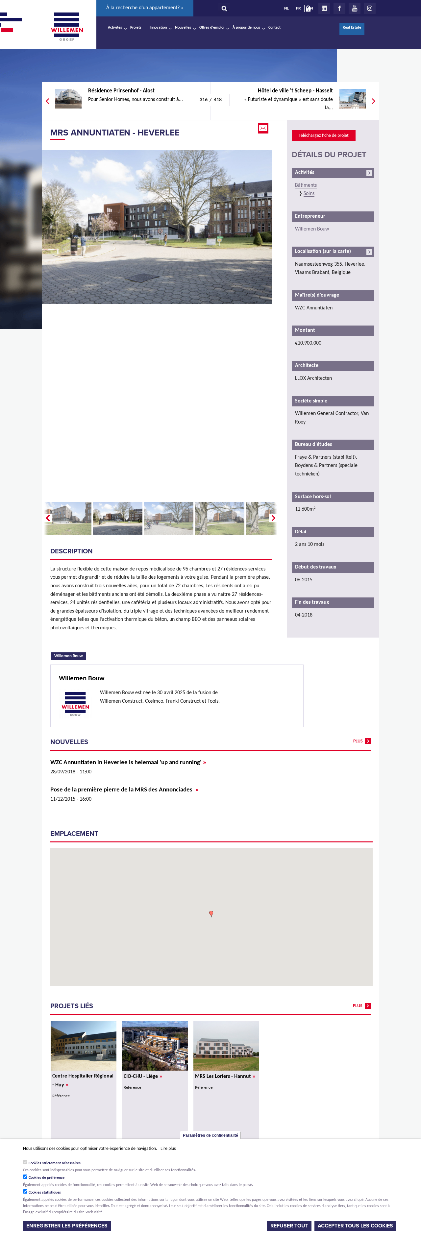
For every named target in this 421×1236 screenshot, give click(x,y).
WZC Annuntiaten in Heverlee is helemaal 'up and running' (128, 763)
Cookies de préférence (46, 1178)
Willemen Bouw (70, 655)
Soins (309, 193)
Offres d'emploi (211, 28)
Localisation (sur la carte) (323, 251)
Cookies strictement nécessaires (55, 1163)
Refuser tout (289, 1226)
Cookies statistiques (45, 1193)
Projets (135, 28)
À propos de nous (246, 28)
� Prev (47, 518)
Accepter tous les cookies (355, 1226)
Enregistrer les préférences (67, 1226)
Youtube (354, 8)
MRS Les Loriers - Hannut (225, 1076)
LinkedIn (324, 8)
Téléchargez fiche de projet (324, 135)
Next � (274, 518)
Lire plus (168, 1148)
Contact (274, 28)
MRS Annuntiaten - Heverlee (115, 133)
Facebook (339, 8)
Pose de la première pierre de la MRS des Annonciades (124, 790)
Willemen (66, 26)
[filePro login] (310, 9)
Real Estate (352, 28)
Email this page (264, 128)
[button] (211, 914)
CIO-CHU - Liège (143, 1076)
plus (358, 741)
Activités (115, 28)
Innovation (158, 28)
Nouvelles (183, 28)
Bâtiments (306, 185)
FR (298, 8)
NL (286, 8)
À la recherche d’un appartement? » (145, 8)
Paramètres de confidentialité (210, 1135)
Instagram (370, 8)
